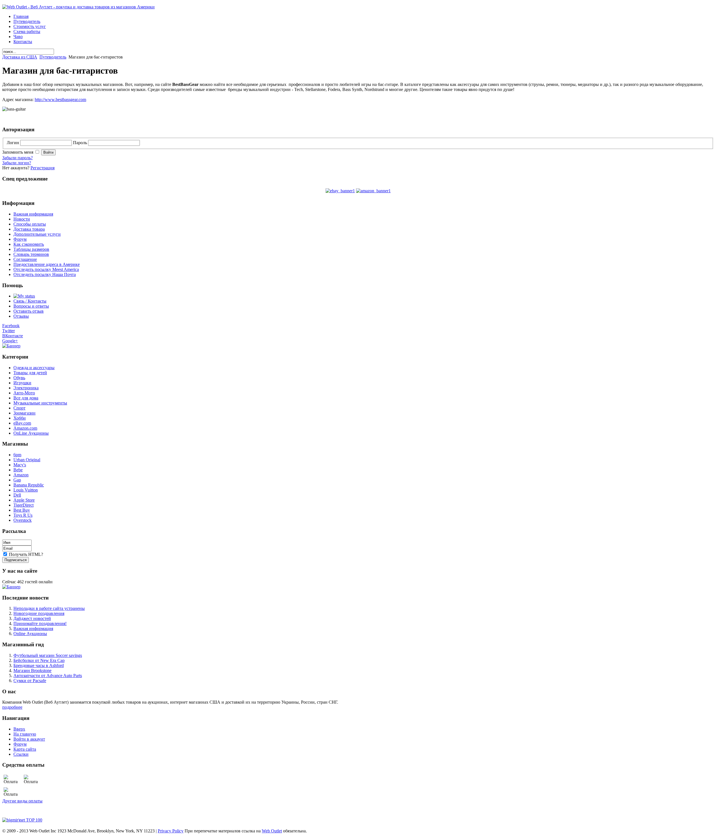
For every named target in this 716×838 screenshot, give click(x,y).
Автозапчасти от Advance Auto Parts (47, 675)
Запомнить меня (18, 152)
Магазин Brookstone (32, 670)
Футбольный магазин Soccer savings (47, 655)
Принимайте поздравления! (40, 623)
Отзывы (21, 316)
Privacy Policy (170, 830)
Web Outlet (272, 830)
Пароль (80, 142)
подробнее (12, 707)
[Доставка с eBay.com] (340, 190)
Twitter (8, 330)
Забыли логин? (16, 162)
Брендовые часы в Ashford (38, 665)
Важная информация (33, 628)
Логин (13, 142)
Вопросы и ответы (31, 306)
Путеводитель (52, 57)
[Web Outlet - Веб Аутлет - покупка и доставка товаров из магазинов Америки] (78, 6)
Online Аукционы (30, 633)
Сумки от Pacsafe (29, 680)
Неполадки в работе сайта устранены (49, 608)
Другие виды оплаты (22, 801)
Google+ (10, 340)
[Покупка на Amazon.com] (373, 190)
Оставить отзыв (28, 311)
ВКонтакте (12, 335)
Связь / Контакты (29, 301)
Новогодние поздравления (38, 613)
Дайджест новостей (32, 618)
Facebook (11, 325)
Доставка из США (19, 57)
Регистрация (42, 167)
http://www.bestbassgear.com (60, 99)
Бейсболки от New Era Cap (39, 660)
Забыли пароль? (17, 157)
